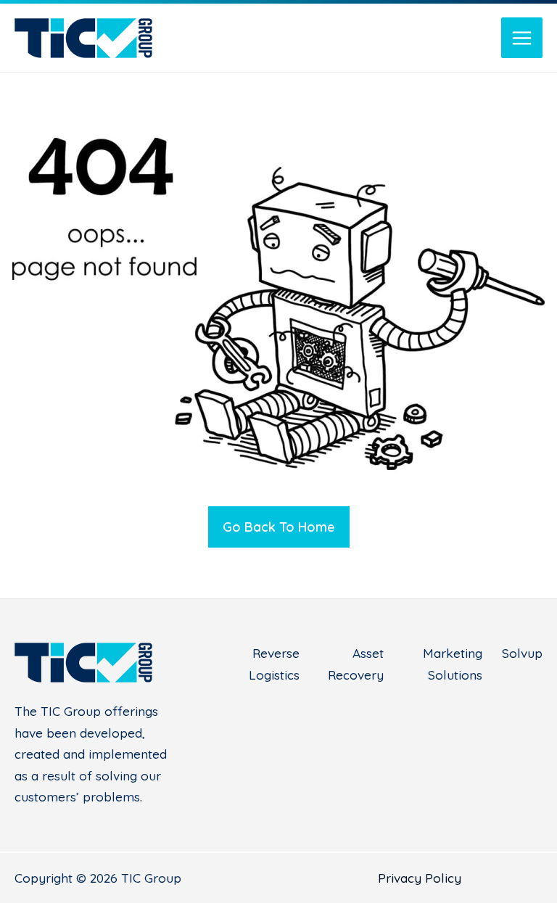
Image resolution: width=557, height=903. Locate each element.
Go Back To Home (279, 527)
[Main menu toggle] (521, 38)
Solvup (522, 653)
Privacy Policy (419, 878)
